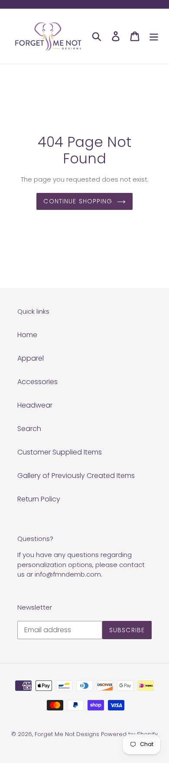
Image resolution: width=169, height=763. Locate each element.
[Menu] (153, 36)
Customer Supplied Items (59, 452)
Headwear (34, 405)
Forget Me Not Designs (67, 734)
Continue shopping (77, 201)
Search (29, 429)
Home (27, 335)
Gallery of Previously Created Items (76, 476)
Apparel (30, 358)
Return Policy (38, 499)
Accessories (37, 382)
